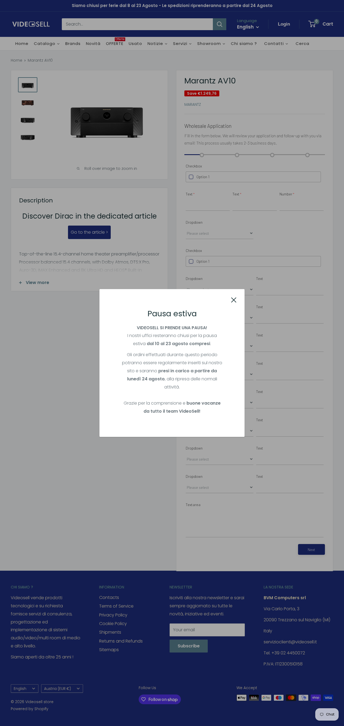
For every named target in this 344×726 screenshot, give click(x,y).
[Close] (233, 300)
